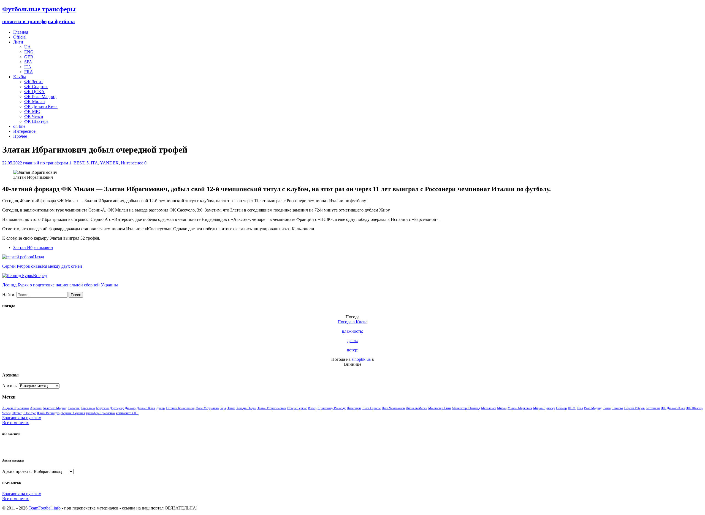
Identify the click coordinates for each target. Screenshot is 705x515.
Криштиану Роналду (332, 408)
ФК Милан (34, 101)
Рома (607, 408)
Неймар (561, 408)
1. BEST (76, 163)
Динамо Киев (146, 408)
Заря (223, 408)
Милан (501, 408)
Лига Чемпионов (393, 408)
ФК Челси (33, 116)
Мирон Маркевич (520, 408)
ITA (27, 66)
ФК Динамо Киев (41, 106)
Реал (580, 408)
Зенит (231, 408)
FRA (28, 71)
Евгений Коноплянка (180, 408)
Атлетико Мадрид (55, 408)
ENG (29, 52)
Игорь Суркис (297, 408)
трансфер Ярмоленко (100, 413)
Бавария (74, 408)
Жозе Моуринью (207, 408)
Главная (20, 32)
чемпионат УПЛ (127, 413)
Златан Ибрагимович (33, 247)
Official (19, 37)
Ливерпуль (354, 408)
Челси (6, 413)
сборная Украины (73, 413)
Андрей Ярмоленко (15, 408)
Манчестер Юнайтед (466, 408)
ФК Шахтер (694, 408)
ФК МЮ (32, 111)
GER (28, 57)
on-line (19, 126)
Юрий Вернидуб (48, 413)
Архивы (10, 385)
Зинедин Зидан (246, 408)
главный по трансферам (45, 163)
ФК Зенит (33, 81)
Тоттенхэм (653, 408)
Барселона (88, 408)
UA (27, 47)
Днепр (160, 408)
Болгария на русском (21, 417)
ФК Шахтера (36, 121)
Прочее (20, 136)
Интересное (24, 131)
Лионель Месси (416, 408)
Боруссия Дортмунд (110, 408)
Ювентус (29, 413)
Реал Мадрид (593, 408)
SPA (28, 61)
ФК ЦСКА (34, 91)
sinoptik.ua (361, 359)
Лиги (18, 42)
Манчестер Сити (439, 408)
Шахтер (17, 413)
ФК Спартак (36, 86)
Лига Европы (371, 408)
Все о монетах (15, 422)
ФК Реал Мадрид (40, 96)
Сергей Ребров (634, 408)
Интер (312, 408)
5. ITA (92, 163)
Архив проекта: (17, 471)
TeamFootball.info (45, 508)
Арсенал (36, 408)
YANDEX (109, 163)
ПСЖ (572, 408)
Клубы (19, 76)
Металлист (488, 408)
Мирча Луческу (544, 408)
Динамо (130, 408)
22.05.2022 (12, 163)
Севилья (617, 408)
